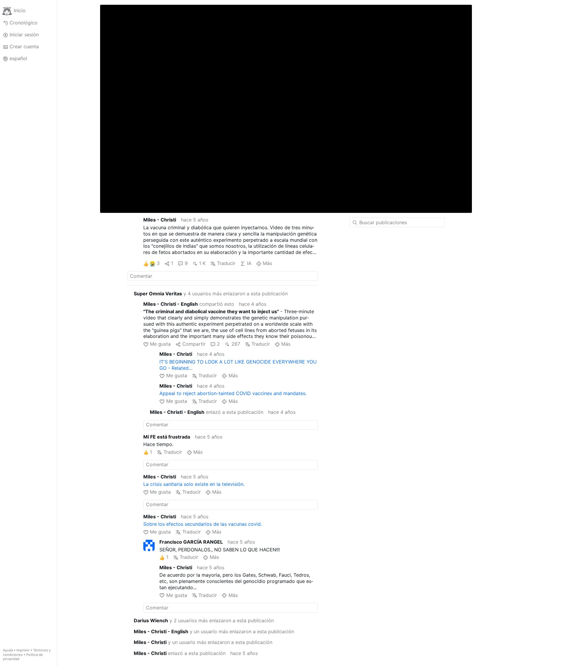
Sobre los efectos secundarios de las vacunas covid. (202, 524)
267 (235, 344)
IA (249, 263)
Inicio (20, 11)
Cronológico (24, 23)
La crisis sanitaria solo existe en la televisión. (194, 484)
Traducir (226, 263)
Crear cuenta (24, 46)
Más (267, 263)
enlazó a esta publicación (206, 412)
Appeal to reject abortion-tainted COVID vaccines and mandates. (233, 393)
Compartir (193, 344)
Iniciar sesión (24, 35)
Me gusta (160, 344)
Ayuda (8, 650)
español (18, 58)
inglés (127, 196)
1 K (202, 263)
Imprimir (22, 650)
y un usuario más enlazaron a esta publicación (214, 631)
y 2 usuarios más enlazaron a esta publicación (204, 620)
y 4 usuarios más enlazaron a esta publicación (211, 294)
